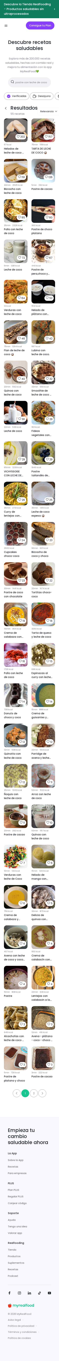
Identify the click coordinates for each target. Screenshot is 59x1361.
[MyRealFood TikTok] (39, 1293)
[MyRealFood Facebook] (9, 1293)
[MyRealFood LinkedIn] (29, 1293)
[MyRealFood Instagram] (19, 1293)
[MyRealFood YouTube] (49, 1293)
